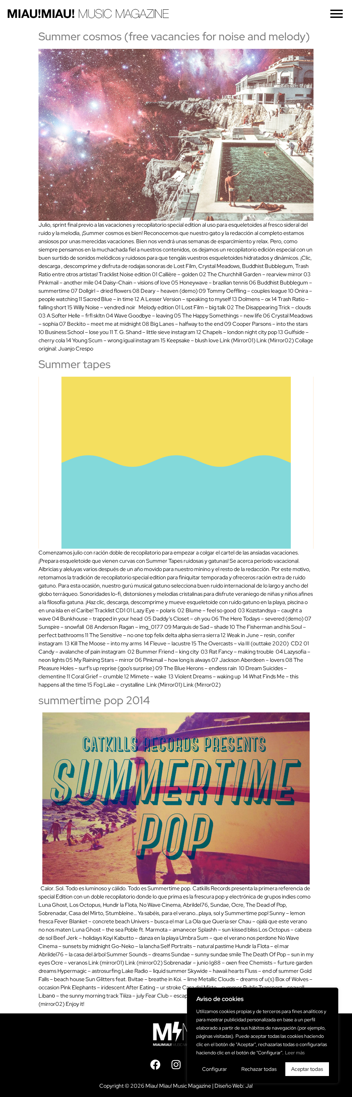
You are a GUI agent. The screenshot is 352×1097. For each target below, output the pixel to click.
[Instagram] (176, 1064)
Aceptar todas (307, 1069)
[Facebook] (155, 1064)
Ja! (249, 1085)
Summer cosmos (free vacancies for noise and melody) (174, 36)
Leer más (295, 1053)
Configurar (214, 1069)
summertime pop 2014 (94, 700)
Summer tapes (74, 364)
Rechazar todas (259, 1069)
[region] (262, 1035)
